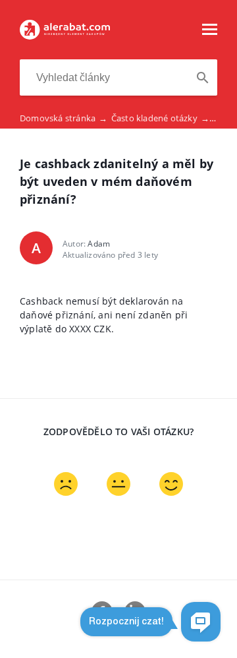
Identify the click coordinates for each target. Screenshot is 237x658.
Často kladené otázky (160, 118)
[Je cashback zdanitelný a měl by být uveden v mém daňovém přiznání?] (65, 35)
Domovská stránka (64, 118)
